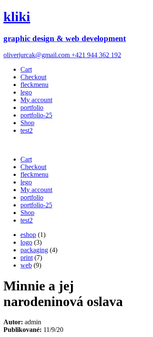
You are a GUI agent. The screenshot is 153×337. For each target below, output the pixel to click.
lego (26, 92)
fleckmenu (34, 84)
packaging (34, 249)
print (26, 257)
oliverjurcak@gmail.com (37, 54)
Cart (26, 69)
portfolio (31, 107)
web (26, 265)
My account (36, 99)
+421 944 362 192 (96, 54)
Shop (27, 122)
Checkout (33, 77)
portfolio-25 (36, 115)
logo (26, 242)
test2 (26, 130)
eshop (28, 234)
